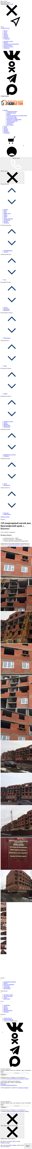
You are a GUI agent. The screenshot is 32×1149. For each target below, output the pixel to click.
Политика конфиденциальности (9, 1085)
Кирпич (9, 114)
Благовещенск (7, 514)
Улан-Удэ (6, 252)
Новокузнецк (7, 425)
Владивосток (7, 485)
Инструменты (10, 124)
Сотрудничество (8, 45)
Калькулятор (7, 998)
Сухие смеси (7, 987)
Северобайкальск (8, 250)
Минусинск (7, 310)
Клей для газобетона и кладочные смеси (17, 115)
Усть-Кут (6, 221)
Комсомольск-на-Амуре (10, 454)
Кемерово (6, 424)
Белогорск (6, 513)
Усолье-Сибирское (8, 218)
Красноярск (7, 308)
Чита (5, 279)
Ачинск (6, 307)
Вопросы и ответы (8, 46)
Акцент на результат (23, 1087)
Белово (5, 422)
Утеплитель (10, 123)
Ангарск (6, 209)
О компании (7, 38)
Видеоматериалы (8, 1010)
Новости (6, 42)
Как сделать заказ (8, 996)
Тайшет (5, 216)
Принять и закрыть (28, 1146)
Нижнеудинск (7, 213)
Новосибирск (7, 338)
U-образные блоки (11, 112)
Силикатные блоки (11, 116)
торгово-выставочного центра (15, 544)
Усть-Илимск (7, 220)
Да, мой (11, 4)
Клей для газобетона (9, 984)
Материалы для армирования (14, 119)
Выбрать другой (4, 4)
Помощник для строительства (11, 44)
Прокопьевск (7, 426)
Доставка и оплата (8, 41)
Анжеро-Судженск (8, 421)
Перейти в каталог (5, 1142)
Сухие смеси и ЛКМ (12, 118)
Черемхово (6, 222)
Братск (5, 210)
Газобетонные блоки (12, 111)
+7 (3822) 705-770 (5, 28)
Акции (5, 33)
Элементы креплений (12, 120)
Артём (5, 483)
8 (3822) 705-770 (8, 1018)
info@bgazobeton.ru (8, 1019)
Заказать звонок (4, 96)
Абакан (5, 393)
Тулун (5, 217)
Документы (6, 48)
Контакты (6, 37)
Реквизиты (3, 1083)
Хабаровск (6, 456)
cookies (14, 1145)
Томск (5, 212)
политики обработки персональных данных (17, 1078)
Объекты (6, 36)
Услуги (5, 32)
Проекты (6, 34)
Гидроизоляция (10, 122)
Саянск (5, 214)
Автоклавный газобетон (10, 981)
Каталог (6, 30)
